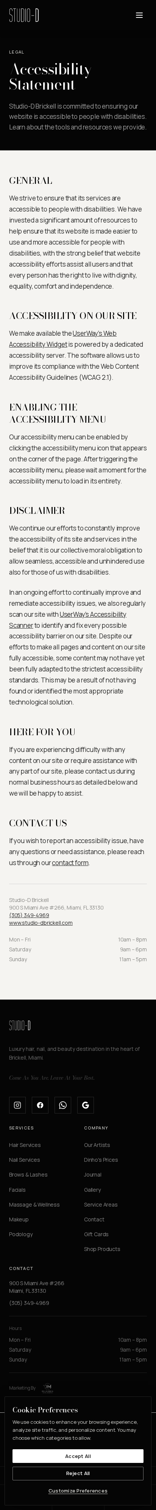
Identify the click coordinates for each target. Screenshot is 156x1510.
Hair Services (25, 1144)
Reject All (78, 1473)
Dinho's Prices (101, 1159)
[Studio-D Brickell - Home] (24, 15)
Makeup (19, 1219)
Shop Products (102, 1249)
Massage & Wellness (34, 1204)
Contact (94, 1219)
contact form (70, 862)
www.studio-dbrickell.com (41, 922)
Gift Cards (96, 1234)
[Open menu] (139, 15)
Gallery (92, 1189)
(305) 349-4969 (29, 915)
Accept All (78, 1456)
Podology (21, 1234)
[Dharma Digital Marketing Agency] (47, 1388)
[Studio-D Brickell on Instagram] (17, 1105)
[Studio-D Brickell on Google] (85, 1105)
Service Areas (101, 1204)
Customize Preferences (78, 1490)
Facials (17, 1189)
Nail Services (24, 1159)
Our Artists (97, 1144)
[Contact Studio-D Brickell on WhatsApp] (63, 1105)
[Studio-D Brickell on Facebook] (40, 1105)
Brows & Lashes (28, 1174)
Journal (92, 1174)
